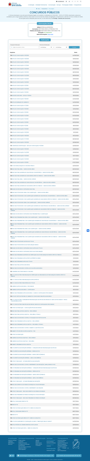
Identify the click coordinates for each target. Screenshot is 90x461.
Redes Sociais (39, 443)
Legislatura (10, 441)
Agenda (37, 440)
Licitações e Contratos (62, 445)
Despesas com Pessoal (63, 443)
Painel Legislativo (22, 449)
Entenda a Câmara (12, 440)
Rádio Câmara (39, 444)
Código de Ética (21, 440)
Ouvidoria (49, 446)
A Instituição (31, 5)
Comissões (20, 441)
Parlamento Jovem (51, 450)
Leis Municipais (21, 445)
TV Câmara (38, 445)
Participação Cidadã (67, 5)
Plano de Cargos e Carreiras (24, 446)
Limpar (74, 47)
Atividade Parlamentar (41, 5)
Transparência (77, 5)
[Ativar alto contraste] (66, 1)
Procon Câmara (50, 441)
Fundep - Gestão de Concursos (61, 18)
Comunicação (51, 5)
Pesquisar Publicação (15, 44)
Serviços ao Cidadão (51, 443)
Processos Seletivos (62, 446)
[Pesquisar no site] (81, 1)
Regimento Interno (22, 448)
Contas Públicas (61, 441)
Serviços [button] (59, 5)
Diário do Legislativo (62, 444)
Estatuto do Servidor (22, 443)
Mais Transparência (62, 450)
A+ (77, 1)
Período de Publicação (45, 44)
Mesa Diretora (11, 443)
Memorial (10, 444)
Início (39, 8)
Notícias (37, 441)
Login (12, 455)
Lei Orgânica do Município (24, 444)
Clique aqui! (50, 34)
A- (72, 1)
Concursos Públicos (62, 440)
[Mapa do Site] (69, 1)
